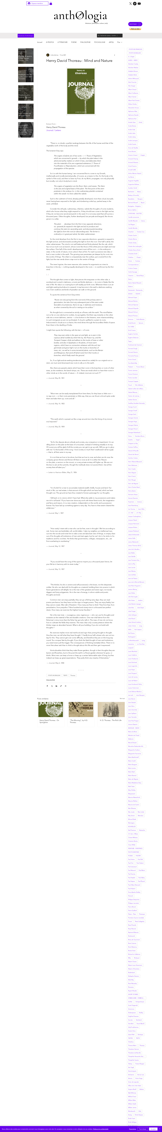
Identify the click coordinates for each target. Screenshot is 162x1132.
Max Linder (141, 812)
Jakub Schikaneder (133, 534)
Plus (118, 42)
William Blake (132, 1100)
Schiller (130, 1002)
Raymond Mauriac (133, 932)
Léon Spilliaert (132, 713)
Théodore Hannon (133, 1049)
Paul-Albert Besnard (134, 885)
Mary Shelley (131, 790)
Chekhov (130, 257)
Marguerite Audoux (134, 750)
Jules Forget (132, 611)
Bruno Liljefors (132, 210)
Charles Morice (132, 239)
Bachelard (131, 191)
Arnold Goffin (132, 170)
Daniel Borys (140, 275)
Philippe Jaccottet (133, 903)
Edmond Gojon (132, 297)
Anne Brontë (132, 151)
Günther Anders (133, 458)
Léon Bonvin (131, 699)
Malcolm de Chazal (133, 735)
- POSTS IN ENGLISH (54, 675)
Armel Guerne (132, 166)
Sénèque (140, 1034)
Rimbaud (136, 958)
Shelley (141, 1012)
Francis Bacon (140, 367)
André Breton (132, 126)
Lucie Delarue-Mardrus (135, 691)
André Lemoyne (133, 140)
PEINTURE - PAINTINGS (135, 848)
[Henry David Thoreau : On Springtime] (50, 709)
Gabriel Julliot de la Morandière (137, 388)
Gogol (138, 440)
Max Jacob (131, 812)
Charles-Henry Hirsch (134, 250)
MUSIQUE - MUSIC (134, 728)
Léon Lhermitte (132, 710)
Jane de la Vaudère (134, 549)
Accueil (39, 42)
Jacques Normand (133, 524)
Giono (130, 436)
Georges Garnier (133, 418)
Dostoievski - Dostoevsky (135, 290)
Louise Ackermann (133, 688)
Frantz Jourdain (132, 378)
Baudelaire (131, 199)
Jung (140, 626)
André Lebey (132, 137)
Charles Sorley (132, 243)
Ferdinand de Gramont (135, 345)
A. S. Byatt (131, 56)
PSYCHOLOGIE (99, 42)
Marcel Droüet (132, 742)
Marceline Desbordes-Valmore (137, 746)
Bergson (140, 199)
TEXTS (65, 675)
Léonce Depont (132, 724)
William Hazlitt (132, 1104)
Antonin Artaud (132, 155)
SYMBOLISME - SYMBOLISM (136, 998)
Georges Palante (133, 425)
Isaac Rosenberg (133, 505)
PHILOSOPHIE (85, 42)
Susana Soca (131, 1031)
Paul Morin (142, 870)
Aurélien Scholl (132, 188)
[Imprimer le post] (65, 686)
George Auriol (132, 407)
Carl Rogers (131, 224)
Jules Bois (131, 607)
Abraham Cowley (133, 64)
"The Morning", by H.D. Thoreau (79, 721)
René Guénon (132, 943)
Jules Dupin (140, 607)
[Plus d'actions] (114, 55)
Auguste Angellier (133, 181)
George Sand (132, 414)
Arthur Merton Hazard (134, 173)
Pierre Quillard (132, 910)
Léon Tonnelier (132, 717)
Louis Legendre (132, 666)
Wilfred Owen (132, 1096)
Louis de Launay (133, 677)
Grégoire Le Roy (133, 443)
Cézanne (130, 275)
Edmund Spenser (133, 305)
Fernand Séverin (133, 352)
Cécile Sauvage (132, 272)
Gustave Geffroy (133, 447)
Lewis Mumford (132, 651)
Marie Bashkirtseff (133, 757)
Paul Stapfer (131, 877)
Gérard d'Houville (133, 451)
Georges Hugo (132, 421)
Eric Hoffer (131, 326)
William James (132, 1107)
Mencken (140, 815)
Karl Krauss (131, 633)
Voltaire (141, 1089)
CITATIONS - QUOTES (135, 213)
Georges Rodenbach (134, 432)
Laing (143, 640)
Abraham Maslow (133, 67)
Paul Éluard (141, 881)
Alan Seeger (131, 86)
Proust (130, 921)
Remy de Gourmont (134, 939)
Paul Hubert (140, 863)
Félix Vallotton (139, 385)
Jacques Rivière (132, 527)
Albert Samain (132, 97)
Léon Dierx (131, 706)
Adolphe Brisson (133, 71)
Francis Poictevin (133, 374)
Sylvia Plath (131, 1034)
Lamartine (131, 644)
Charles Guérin (132, 235)
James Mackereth (133, 542)
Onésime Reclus (133, 841)
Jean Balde (131, 553)
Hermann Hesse (133, 494)
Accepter (153, 1129)
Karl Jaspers (138, 629)
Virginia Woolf (132, 1089)
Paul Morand (132, 870)
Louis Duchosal (132, 662)
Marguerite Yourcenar (134, 753)
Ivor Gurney (131, 509)
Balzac (139, 191)
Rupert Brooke (132, 991)
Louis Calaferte (132, 655)
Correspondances (133, 264)
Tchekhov (131, 1042)
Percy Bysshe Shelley (134, 892)
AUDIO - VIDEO (133, 60)
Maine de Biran (132, 731)
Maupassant (131, 794)
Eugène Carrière (133, 334)
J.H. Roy (138, 513)
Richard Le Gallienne (134, 954)
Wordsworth (131, 1111)
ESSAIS (130, 294)
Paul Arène (131, 859)
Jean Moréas (132, 571)
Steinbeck (139, 1020)
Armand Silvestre (133, 162)
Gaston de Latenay (133, 396)
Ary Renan (131, 177)
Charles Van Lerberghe (135, 246)
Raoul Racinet (132, 929)
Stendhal (130, 1023)
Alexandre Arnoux (133, 108)
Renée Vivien (132, 950)
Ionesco (139, 502)
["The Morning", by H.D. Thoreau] (81, 709)
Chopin (138, 257)
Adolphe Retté (132, 75)
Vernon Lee (140, 1074)
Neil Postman (132, 830)
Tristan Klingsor (139, 1064)
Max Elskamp (132, 808)
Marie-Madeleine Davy (134, 783)
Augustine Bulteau (133, 184)
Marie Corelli (132, 761)
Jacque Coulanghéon (134, 516)
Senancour (131, 1009)
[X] (130, 3)
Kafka (129, 629)
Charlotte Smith (132, 253)
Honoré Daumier (133, 498)
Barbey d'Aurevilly (133, 195)
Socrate (130, 1020)
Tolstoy (130, 1064)
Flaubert (130, 367)
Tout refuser (142, 1129)
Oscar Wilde (131, 845)
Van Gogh (131, 1067)
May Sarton (131, 815)
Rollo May (131, 980)
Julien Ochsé (132, 626)
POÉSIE (74, 42)
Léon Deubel (132, 702)
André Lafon (131, 133)
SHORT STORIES (133, 994)
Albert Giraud (132, 89)
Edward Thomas (133, 316)
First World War (132, 363)
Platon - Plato (132, 914)
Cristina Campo (132, 268)
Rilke (129, 958)
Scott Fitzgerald (133, 1005)
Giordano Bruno (139, 436)
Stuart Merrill (140, 1023)
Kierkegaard (131, 637)
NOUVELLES (132, 826)
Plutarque (142, 914)
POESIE (130, 856)
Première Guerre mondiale (136, 918)
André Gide (131, 129)
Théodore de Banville (134, 1053)
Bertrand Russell (133, 202)
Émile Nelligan (132, 1122)
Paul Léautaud (132, 867)
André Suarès (132, 144)
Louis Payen (131, 669)
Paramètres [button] (132, 1129)
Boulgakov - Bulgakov (134, 206)
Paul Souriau (131, 874)
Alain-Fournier (132, 82)
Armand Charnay (133, 159)
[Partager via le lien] (61, 686)
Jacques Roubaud (133, 531)
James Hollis (131, 538)
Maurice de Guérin (133, 804)
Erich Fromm (132, 330)
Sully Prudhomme (133, 1027)
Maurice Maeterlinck (134, 797)
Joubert (140, 600)
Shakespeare (132, 1012)
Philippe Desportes (133, 899)
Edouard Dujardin (133, 308)
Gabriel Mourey (132, 392)
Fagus (130, 341)
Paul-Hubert (131, 888)
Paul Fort (130, 863)
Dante (130, 279)
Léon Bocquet (140, 695)
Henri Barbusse (132, 465)
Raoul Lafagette (139, 921)
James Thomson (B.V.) (134, 545)
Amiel (140, 122)
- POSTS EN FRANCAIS (135, 49)
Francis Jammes (133, 370)
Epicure (141, 323)
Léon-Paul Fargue (133, 721)
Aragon (143, 155)
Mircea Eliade (132, 819)
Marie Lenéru (132, 768)
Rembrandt (131, 936)
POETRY (138, 856)
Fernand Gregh (132, 348)
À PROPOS (50, 42)
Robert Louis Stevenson (135, 965)
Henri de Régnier (133, 483)
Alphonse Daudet (133, 115)
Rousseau (131, 987)
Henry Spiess (132, 491)
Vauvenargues (132, 1071)
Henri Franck (132, 476)
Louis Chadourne (133, 659)
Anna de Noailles (133, 148)
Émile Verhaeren (133, 1126)
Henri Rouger (132, 480)
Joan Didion (131, 593)
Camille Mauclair (133, 221)
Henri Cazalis (132, 469)
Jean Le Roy (131, 564)
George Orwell (132, 410)
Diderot (130, 286)
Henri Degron (132, 472)
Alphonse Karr (132, 118)
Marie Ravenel (132, 775)
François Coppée (133, 381)
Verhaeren (131, 1074)
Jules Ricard (131, 618)
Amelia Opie (132, 122)
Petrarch (130, 896)
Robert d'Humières (133, 969)
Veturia (130, 1078)
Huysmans (131, 502)
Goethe (130, 440)
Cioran (130, 261)
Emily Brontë (132, 323)
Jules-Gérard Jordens (134, 622)
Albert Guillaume (133, 93)
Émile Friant (131, 1118)
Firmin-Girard (132, 359)
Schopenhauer (140, 1002)
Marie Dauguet (132, 764)
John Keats (131, 600)
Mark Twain (131, 786)
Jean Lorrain (131, 567)
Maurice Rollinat (132, 801)
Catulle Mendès (132, 228)
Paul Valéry (141, 877)
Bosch (142, 202)
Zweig (130, 1115)
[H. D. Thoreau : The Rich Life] (111, 709)
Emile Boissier (140, 319)
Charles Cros (140, 232)
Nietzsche (142, 830)
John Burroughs (133, 596)
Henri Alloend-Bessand (135, 461)
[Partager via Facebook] (47, 686)
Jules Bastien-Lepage (134, 604)
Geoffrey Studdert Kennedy (136, 403)
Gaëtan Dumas (132, 399)
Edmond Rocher (133, 301)
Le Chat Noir (141, 644)
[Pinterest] (134, 3)
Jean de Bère (132, 575)
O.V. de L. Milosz (133, 834)
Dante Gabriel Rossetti (134, 283)
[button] (51, 3)
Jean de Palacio (132, 578)
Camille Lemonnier (133, 217)
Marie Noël (131, 772)
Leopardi (130, 648)
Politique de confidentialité (100, 1129)
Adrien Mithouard (133, 78)
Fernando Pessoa (133, 356)
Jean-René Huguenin (134, 586)
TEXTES (130, 1038)
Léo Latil (130, 695)
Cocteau (137, 261)
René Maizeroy (132, 947)
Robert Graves (132, 961)
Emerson (130, 319)
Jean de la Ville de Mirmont (136, 582)
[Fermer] (160, 1129)
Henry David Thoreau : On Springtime (49, 721)
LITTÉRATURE (63, 42)
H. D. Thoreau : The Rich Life (111, 720)
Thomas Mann (132, 1045)
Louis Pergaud (132, 673)
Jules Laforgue (132, 615)
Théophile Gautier (133, 1060)
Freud (130, 385)
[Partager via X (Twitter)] (52, 686)
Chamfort (131, 232)
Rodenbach (131, 972)
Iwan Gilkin (141, 509)
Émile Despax (139, 1115)
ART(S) (111, 42)
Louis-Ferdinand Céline (135, 684)
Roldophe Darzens (133, 976)
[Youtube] (139, 3)
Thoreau (72, 675)
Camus (143, 221)
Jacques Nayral (132, 520)
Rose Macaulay (132, 983)
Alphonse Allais (132, 111)
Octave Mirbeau (133, 837)
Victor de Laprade (133, 1082)
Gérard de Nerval (133, 454)
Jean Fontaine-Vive (133, 560)
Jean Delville (131, 556)
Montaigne (131, 823)
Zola (140, 1111)
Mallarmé (131, 739)
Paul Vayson (131, 881)
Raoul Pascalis (132, 925)
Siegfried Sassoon (133, 1016)
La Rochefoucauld (133, 640)
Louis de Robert (133, 680)
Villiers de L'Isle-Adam (134, 1085)
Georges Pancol (133, 429)
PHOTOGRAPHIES (133, 852)
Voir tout (122, 698)
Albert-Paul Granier (134, 100)
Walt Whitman (132, 1093)
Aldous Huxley (132, 104)
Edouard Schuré (133, 312)
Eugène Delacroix (133, 337)
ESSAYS (138, 294)
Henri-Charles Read (134, 487)
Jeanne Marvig (132, 589)
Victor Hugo (138, 1078)
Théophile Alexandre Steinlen (137, 1056)
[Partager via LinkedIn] (56, 686)
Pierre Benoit (132, 907)
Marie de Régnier (133, 779)
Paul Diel (140, 859)
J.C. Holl (130, 513)
